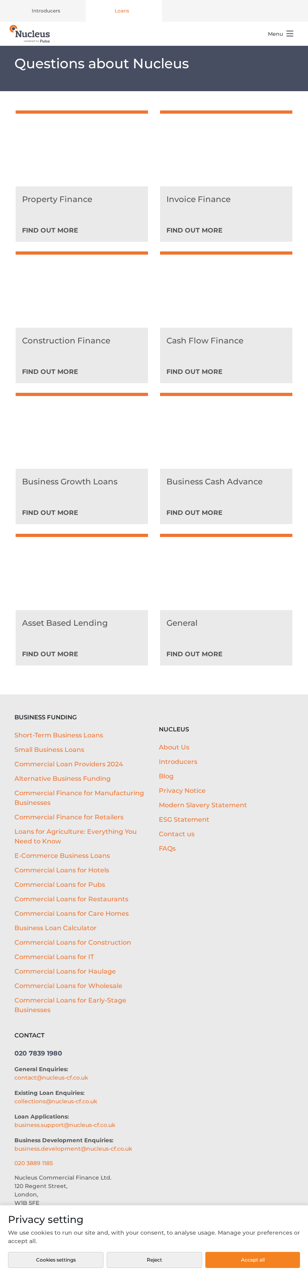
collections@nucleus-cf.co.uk (55, 1101)
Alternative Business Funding (62, 778)
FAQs (167, 848)
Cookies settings (56, 1260)
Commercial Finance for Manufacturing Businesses (79, 797)
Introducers (46, 11)
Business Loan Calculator (55, 928)
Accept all (253, 1260)
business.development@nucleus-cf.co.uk (73, 1148)
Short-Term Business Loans (58, 735)
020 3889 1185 (33, 1163)
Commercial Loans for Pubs (59, 884)
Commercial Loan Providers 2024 (68, 764)
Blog (166, 776)
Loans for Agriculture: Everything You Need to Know (75, 836)
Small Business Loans (49, 749)
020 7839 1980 (38, 1053)
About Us (174, 747)
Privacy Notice (182, 790)
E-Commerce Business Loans (62, 856)
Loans (122, 11)
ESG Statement (184, 819)
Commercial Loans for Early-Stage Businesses (70, 1005)
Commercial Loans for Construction (72, 942)
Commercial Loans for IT (54, 957)
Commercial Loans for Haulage (65, 971)
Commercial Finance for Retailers (69, 817)
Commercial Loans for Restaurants (71, 899)
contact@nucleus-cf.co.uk (51, 1077)
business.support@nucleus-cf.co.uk (65, 1125)
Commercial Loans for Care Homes (71, 913)
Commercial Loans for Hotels (61, 870)
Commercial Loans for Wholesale (68, 986)
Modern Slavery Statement (203, 805)
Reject (154, 1260)
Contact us (177, 834)
